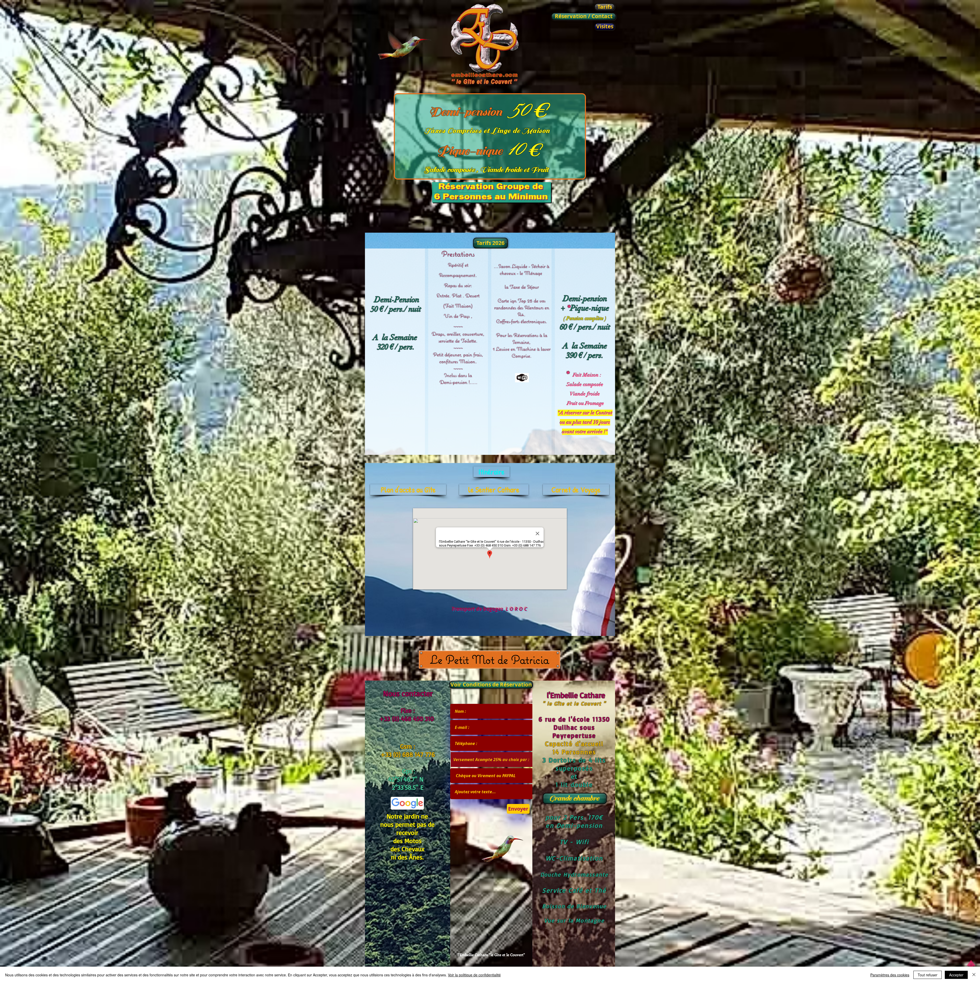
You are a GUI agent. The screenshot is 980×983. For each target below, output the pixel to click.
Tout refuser (927, 974)
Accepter (956, 974)
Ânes (415, 857)
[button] (490, 243)
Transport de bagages (478, 609)
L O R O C (516, 609)
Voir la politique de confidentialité (474, 974)
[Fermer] (974, 975)
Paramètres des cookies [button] (889, 974)
